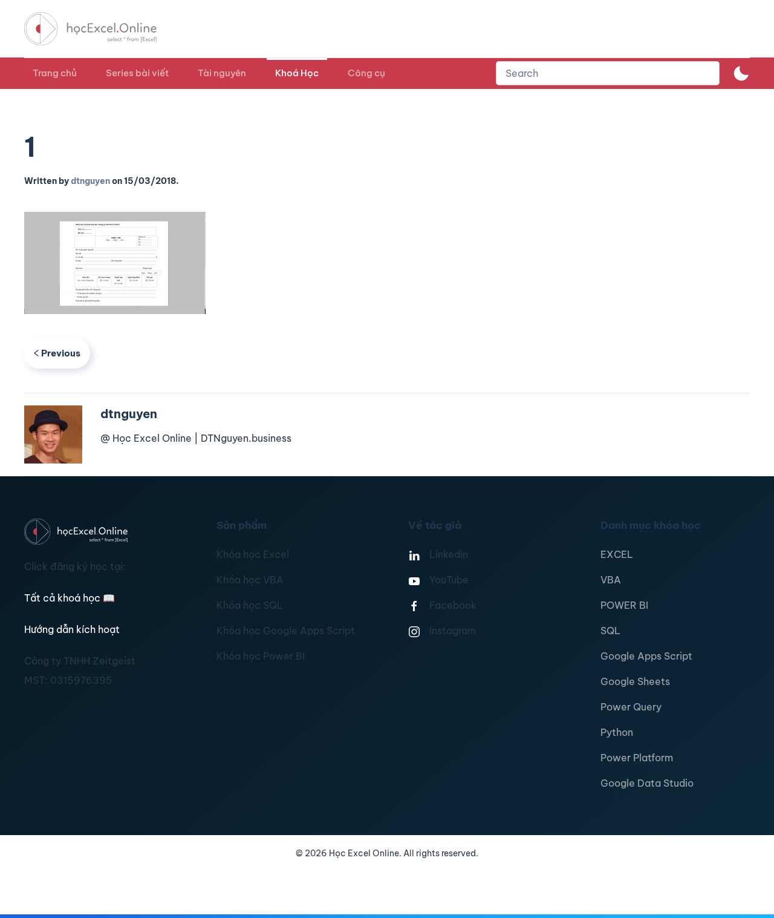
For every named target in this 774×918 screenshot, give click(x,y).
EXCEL (616, 554)
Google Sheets (635, 681)
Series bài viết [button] (137, 73)
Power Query (631, 707)
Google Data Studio (647, 783)
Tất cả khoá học (69, 598)
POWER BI (624, 605)
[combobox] (608, 73)
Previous (60, 353)
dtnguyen (90, 180)
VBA (610, 580)
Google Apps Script (646, 656)
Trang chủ (55, 73)
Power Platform (636, 758)
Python (616, 732)
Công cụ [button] (366, 73)
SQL (610, 631)
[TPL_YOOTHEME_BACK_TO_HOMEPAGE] (101, 28)
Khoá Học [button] (297, 73)
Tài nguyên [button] (222, 73)
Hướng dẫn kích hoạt (72, 629)
